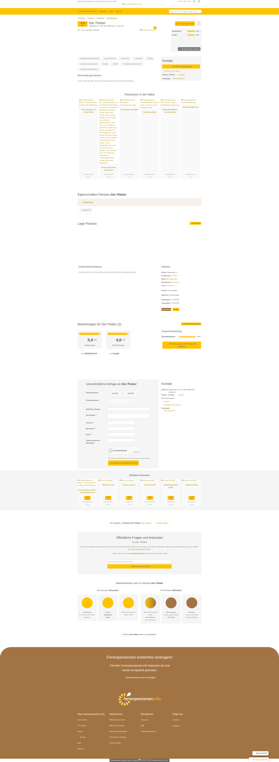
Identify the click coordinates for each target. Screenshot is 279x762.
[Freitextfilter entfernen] (195, 11)
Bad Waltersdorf (171, 279)
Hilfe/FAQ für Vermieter (117, 720)
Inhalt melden (162, 523)
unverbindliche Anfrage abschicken (123, 463)
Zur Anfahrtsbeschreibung (172, 405)
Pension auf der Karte (171, 71)
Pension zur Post (129, 485)
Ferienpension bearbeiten (118, 731)
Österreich (169, 285)
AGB (142, 725)
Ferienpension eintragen (117, 737)
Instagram (175, 725)
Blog (111, 11)
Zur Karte (166, 401)
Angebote (103, 11)
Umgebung (87, 202)
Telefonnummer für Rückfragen (93, 442)
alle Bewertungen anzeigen (190, 49)
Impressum (145, 720)
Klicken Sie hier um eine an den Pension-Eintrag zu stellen (140, 553)
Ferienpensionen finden (88, 11)
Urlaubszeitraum (92, 392)
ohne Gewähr (146, 523)
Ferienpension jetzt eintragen (141, 677)
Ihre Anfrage (90, 415)
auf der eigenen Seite (171, 614)
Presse (80, 731)
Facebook (175, 720)
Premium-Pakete (115, 743)
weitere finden (108, 614)
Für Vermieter (82, 720)
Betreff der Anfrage (93, 409)
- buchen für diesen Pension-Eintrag (191, 614)
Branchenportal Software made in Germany (124, 760)
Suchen (200, 11)
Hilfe (189, 1)
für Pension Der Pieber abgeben (87, 614)
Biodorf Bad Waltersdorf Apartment (170, 111)
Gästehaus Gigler (149, 112)
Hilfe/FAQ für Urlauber (116, 725)
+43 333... (172, 75)
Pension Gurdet (150, 485)
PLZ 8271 (174, 276)
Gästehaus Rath (192, 485)
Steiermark (175, 282)
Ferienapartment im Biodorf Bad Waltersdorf (88, 111)
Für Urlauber (82, 725)
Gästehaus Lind (108, 485)
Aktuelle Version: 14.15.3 (160, 760)
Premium (197, 96)
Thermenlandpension (191, 107)
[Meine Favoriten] (126, 11)
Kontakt (176, 309)
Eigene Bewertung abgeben (191, 324)
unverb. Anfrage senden (185, 24)
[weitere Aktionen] (199, 23)
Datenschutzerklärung (118, 458)
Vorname (89, 423)
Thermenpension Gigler (129, 109)
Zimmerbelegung (92, 400)
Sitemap (80, 749)
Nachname (90, 428)
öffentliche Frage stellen (140, 566)
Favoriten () (260, 760)
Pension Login (182, 1)
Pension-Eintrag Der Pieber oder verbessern (150, 616)
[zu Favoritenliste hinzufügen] (80, 32)
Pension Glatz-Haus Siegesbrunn (108, 169)
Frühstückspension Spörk (170, 486)
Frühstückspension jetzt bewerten (182, 345)
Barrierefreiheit (261, 753)
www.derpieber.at (179, 78)
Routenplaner (196, 223)
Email (88, 434)
